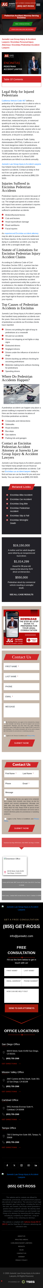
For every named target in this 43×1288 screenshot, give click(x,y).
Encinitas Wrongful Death (19, 521)
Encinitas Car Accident (21, 499)
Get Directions (9, 1064)
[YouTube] (29, 1165)
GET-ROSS (21, 1186)
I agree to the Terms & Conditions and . (20, 735)
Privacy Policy (31, 735)
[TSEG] (21, 1282)
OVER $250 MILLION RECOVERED (22, 29)
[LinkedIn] (36, 1165)
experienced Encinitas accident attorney (21, 233)
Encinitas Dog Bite (19, 503)
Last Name (11, 677)
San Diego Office (11, 1044)
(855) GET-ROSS (25, 6)
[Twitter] (14, 1165)
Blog (21, 1250)
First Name (12, 666)
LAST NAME (29, 971)
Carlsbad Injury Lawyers (21, 1243)
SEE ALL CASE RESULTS (21, 595)
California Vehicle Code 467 (14, 101)
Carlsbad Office (10, 1100)
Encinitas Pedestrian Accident (20, 509)
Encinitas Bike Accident (21, 495)
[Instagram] (21, 1165)
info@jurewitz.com (21, 936)
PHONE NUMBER (31, 981)
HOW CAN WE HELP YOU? (17, 991)
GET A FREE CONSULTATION (25, 3)
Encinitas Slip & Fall (19, 515)
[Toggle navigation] (38, 5)
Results (21, 1246)
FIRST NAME (12, 971)
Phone (8, 687)
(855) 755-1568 (12, 1059)
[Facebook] (7, 1165)
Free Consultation (22, 24)
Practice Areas (21, 1239)
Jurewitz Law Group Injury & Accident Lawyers (21, 164)
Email (9, 697)
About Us (21, 1236)
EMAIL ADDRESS (14, 981)
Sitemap (21, 1257)
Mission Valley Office (13, 1072)
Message (10, 707)
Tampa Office (9, 1128)
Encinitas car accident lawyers (18, 471)
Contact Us (21, 1253)
